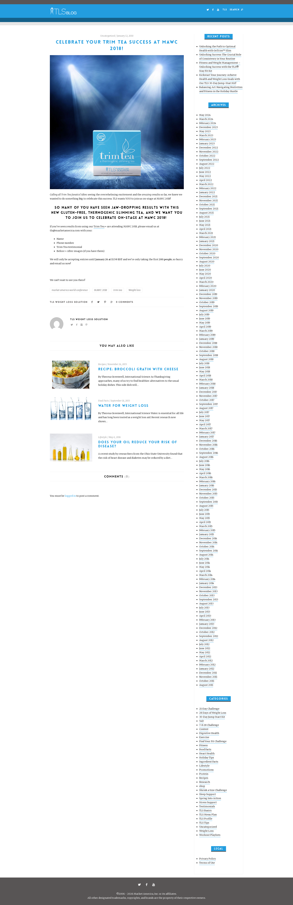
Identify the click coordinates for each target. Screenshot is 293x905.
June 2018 (204, 367)
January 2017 (206, 436)
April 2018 (205, 375)
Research (204, 782)
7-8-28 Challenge (209, 725)
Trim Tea (99, 226)
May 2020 (205, 273)
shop (202, 786)
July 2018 (204, 363)
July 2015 (204, 509)
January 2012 (206, 668)
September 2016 (208, 452)
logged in (70, 495)
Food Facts (103, 400)
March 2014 (205, 575)
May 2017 (204, 420)
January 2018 (206, 387)
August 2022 (206, 163)
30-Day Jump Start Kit (212, 716)
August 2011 (206, 685)
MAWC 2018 (100, 290)
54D (201, 720)
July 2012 (204, 644)
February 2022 (207, 188)
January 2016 (206, 485)
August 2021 (206, 212)
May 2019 (204, 322)
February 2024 (207, 123)
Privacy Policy (207, 858)
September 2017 (208, 404)
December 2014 (208, 538)
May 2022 (205, 176)
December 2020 (208, 245)
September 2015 (208, 501)
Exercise (204, 737)
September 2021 (208, 208)
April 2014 (205, 571)
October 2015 (206, 497)
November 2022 (208, 151)
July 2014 (204, 558)
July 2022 (204, 167)
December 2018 (208, 343)
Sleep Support (207, 794)
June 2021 (204, 220)
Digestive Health (209, 733)
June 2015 (204, 514)
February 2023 (207, 139)
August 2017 (206, 408)
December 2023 (208, 127)
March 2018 (206, 379)
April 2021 (205, 229)
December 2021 (208, 196)
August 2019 (206, 310)
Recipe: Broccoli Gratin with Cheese (138, 369)
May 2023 (205, 131)
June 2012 (204, 648)
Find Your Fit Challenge (213, 741)
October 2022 (207, 155)
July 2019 (204, 314)
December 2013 (208, 587)
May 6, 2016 (115, 437)
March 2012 (206, 660)
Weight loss (135, 290)
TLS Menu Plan (208, 814)
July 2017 (204, 412)
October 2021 (207, 204)
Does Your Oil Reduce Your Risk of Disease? (137, 444)
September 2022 (209, 159)
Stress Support (208, 802)
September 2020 (209, 257)
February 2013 (207, 619)
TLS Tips (204, 822)
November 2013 (208, 591)
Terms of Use (207, 862)
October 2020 (207, 253)
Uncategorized (107, 35)
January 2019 (206, 338)
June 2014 (204, 562)
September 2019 (208, 306)
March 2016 (206, 477)
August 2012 (206, 640)
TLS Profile (205, 818)
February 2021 (207, 237)
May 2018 (204, 371)
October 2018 (206, 351)
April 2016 (205, 473)
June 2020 (205, 269)
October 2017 (206, 400)
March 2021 (206, 233)
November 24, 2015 (117, 364)
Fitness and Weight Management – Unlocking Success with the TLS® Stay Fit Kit (219, 66)
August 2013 (206, 603)
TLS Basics (205, 810)
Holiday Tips (206, 757)
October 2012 (207, 632)
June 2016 (204, 465)
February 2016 (207, 481)
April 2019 (205, 326)
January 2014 (206, 583)
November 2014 (208, 542)
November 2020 (208, 249)
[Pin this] (105, 301)
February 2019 (207, 334)
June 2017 (204, 416)
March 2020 (206, 281)
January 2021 (206, 241)
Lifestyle (102, 437)
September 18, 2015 (120, 400)
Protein (203, 773)
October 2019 (206, 302)
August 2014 (206, 554)
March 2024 (206, 119)
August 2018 (206, 359)
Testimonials (207, 806)
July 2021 (204, 216)
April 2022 (205, 180)
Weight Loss (206, 830)
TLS (225, 9)
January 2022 (207, 192)
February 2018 (207, 383)
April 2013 (205, 615)
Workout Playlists (209, 834)
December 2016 (208, 440)
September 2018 (208, 355)
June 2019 (204, 318)
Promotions (206, 769)
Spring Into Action (210, 798)
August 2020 (206, 261)
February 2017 (207, 432)
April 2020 (205, 277)
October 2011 (206, 680)
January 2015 (206, 534)
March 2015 (205, 526)
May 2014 (204, 566)
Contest (203, 729)
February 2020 (207, 286)
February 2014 (207, 579)
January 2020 (207, 290)
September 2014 (208, 550)
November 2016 (208, 444)
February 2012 (207, 664)
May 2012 (204, 652)
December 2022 (208, 147)
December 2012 (208, 628)
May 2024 (205, 115)
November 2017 (208, 395)
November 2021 (208, 200)
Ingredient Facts (208, 761)
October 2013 (206, 595)
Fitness (203, 745)
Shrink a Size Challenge (213, 790)
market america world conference (70, 290)
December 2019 (208, 294)
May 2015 (204, 518)
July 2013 (204, 607)
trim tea (117, 290)
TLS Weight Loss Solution (69, 301)
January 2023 (207, 143)
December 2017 (208, 391)
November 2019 (208, 298)
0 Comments (124, 301)
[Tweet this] (98, 301)
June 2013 (204, 611)
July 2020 (204, 265)
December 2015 (208, 489)
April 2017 (205, 424)
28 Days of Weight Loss (212, 712)
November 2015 (208, 493)
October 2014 (206, 546)
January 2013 (206, 623)
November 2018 (208, 347)
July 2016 (204, 461)
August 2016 (206, 457)
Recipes (102, 364)
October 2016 (206, 448)
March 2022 (206, 184)
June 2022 (205, 172)
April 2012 (205, 656)
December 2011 (208, 672)
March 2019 (206, 330)
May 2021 (204, 224)
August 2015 (206, 505)
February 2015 (207, 530)
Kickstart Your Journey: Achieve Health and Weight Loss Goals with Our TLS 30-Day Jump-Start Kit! (219, 79)
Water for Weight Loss (123, 405)
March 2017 (205, 428)
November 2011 (208, 676)
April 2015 (205, 522)
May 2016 (204, 469)
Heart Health (206, 753)
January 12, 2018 (125, 35)
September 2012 (208, 636)
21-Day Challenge (209, 708)
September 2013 (208, 599)
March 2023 (206, 135)
